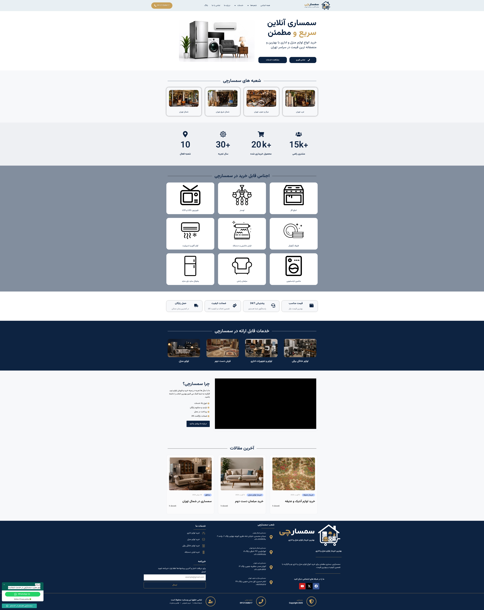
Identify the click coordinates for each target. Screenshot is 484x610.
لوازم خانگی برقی (300, 361)
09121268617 (246, 603)
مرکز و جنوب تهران (261, 112)
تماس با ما (216, 5)
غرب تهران (300, 112)
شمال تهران (183, 112)
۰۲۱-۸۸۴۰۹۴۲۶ (260, 569)
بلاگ (206, 5)
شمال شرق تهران (222, 112)
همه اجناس (265, 5)
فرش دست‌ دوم (223, 361)
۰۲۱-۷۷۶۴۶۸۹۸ (260, 554)
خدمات (240, 5)
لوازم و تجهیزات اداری (261, 361)
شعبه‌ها (253, 5)
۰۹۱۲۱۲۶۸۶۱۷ (261, 584)
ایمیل (203, 571)
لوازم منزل (184, 361)
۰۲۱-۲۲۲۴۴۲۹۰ (260, 539)
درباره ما (227, 5)
